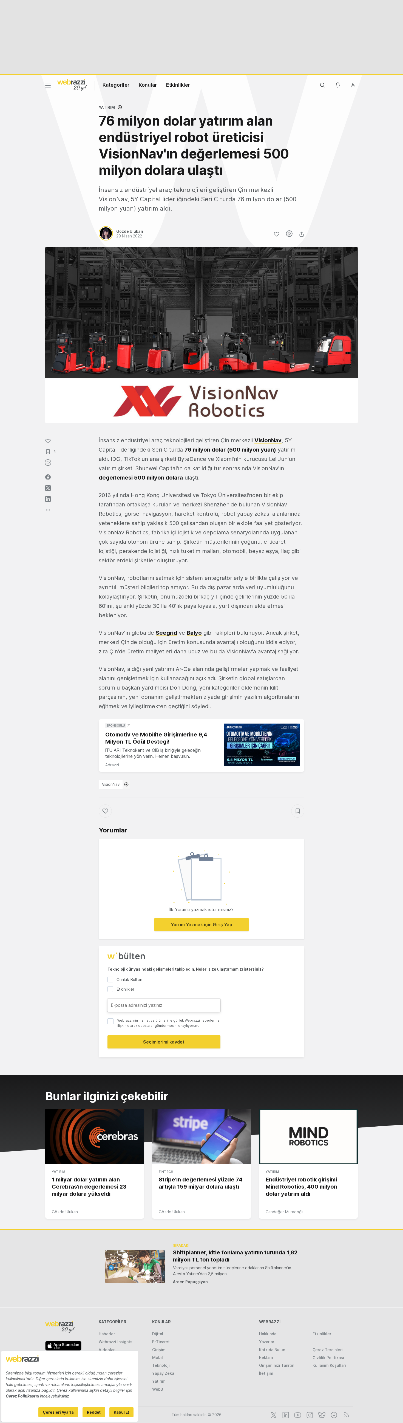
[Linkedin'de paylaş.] (48, 499)
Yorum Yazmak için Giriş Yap (201, 924)
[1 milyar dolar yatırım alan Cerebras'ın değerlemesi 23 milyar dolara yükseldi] (94, 1136)
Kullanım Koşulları (329, 1365)
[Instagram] (309, 1414)
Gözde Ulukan (65, 1211)
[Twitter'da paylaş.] (48, 488)
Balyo (194, 633)
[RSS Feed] (345, 1414)
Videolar (107, 1349)
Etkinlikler (178, 85)
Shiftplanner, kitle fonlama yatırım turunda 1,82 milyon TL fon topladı (235, 1256)
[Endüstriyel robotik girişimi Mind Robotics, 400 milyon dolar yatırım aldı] (308, 1136)
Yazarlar (266, 1341)
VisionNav (268, 440)
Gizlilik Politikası (328, 1357)
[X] (273, 1414)
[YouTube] (297, 1414)
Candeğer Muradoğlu (285, 1211)
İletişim (266, 1373)
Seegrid (166, 633)
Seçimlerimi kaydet (164, 1042)
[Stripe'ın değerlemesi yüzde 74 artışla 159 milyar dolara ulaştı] (201, 1136)
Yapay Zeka (163, 1373)
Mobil (157, 1357)
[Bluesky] (321, 1414)
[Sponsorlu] (262, 745)
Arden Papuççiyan (190, 1281)
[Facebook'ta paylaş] (48, 477)
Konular (148, 85)
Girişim (159, 1349)
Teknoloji (161, 1365)
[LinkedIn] (285, 1414)
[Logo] (72, 84)
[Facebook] (333, 1414)
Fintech (166, 1172)
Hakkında (267, 1333)
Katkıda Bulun (272, 1349)
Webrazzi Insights (115, 1341)
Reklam (266, 1357)
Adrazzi (112, 764)
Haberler (107, 1333)
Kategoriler (116, 85)
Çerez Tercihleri (328, 1349)
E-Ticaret (161, 1341)
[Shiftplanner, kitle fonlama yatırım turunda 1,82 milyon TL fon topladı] (135, 1266)
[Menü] (48, 86)
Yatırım (107, 107)
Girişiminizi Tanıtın (276, 1365)
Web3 (157, 1389)
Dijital (157, 1333)
